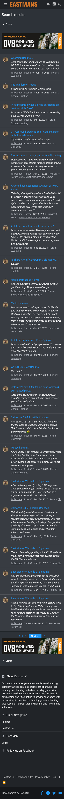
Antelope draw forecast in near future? (32, 226)
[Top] (60, 777)
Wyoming (16, 76)
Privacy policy (42, 777)
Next (34, 636)
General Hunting (19, 96)
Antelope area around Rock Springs (31, 340)
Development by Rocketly (15, 793)
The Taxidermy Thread (23, 84)
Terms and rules (24, 777)
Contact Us (7, 728)
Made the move (20, 303)
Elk (20, 331)
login (5, 742)
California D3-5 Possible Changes (30, 417)
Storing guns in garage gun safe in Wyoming (36, 155)
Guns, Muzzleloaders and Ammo (36, 177)
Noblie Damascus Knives (25, 279)
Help (54, 777)
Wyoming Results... (22, 57)
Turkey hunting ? (20, 447)
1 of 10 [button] (22, 636)
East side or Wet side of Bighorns (30, 481)
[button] (5, 4)
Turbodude (16, 72)
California (16, 146)
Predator (15, 271)
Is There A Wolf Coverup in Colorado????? (35, 259)
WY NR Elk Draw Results (25, 366)
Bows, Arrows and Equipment (34, 217)
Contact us (8, 777)
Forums (6, 721)
